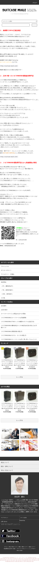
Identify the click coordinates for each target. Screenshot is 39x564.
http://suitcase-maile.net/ (9, 66)
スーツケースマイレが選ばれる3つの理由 (13, 313)
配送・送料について (23, 546)
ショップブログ (31, 548)
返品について (31, 546)
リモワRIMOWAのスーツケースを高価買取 (13, 317)
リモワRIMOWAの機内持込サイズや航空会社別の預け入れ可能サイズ (19, 326)
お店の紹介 (4, 309)
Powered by (22, 520)
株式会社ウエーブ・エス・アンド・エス (19, 557)
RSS (18, 550)
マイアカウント (4, 517)
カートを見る (23, 517)
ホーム (5, 546)
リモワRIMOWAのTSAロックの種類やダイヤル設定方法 (17, 321)
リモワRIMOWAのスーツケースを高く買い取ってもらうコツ (19, 339)
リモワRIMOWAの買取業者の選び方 (11, 331)
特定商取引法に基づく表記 (9, 548)
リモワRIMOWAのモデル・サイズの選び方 (13, 335)
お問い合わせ (4, 521)
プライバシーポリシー (21, 548)
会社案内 (3, 306)
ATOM (21, 550)
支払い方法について (13, 546)
